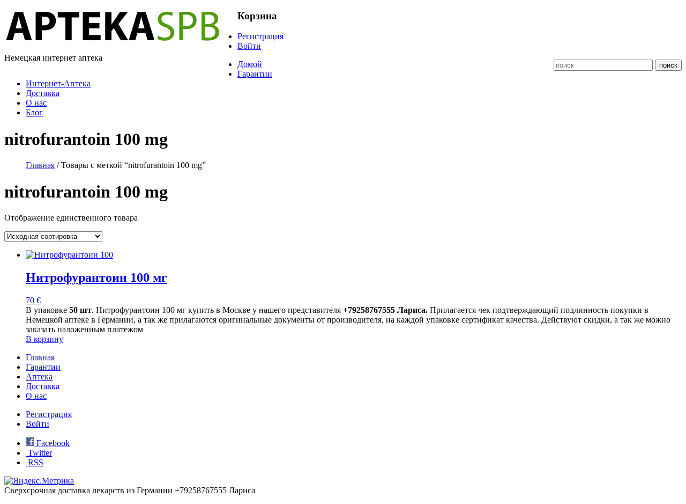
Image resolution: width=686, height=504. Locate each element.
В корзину (44, 339)
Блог (34, 112)
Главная (40, 165)
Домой (249, 64)
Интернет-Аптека (58, 83)
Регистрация (260, 36)
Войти (249, 45)
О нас (36, 102)
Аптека (39, 376)
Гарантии (254, 73)
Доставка (42, 93)
